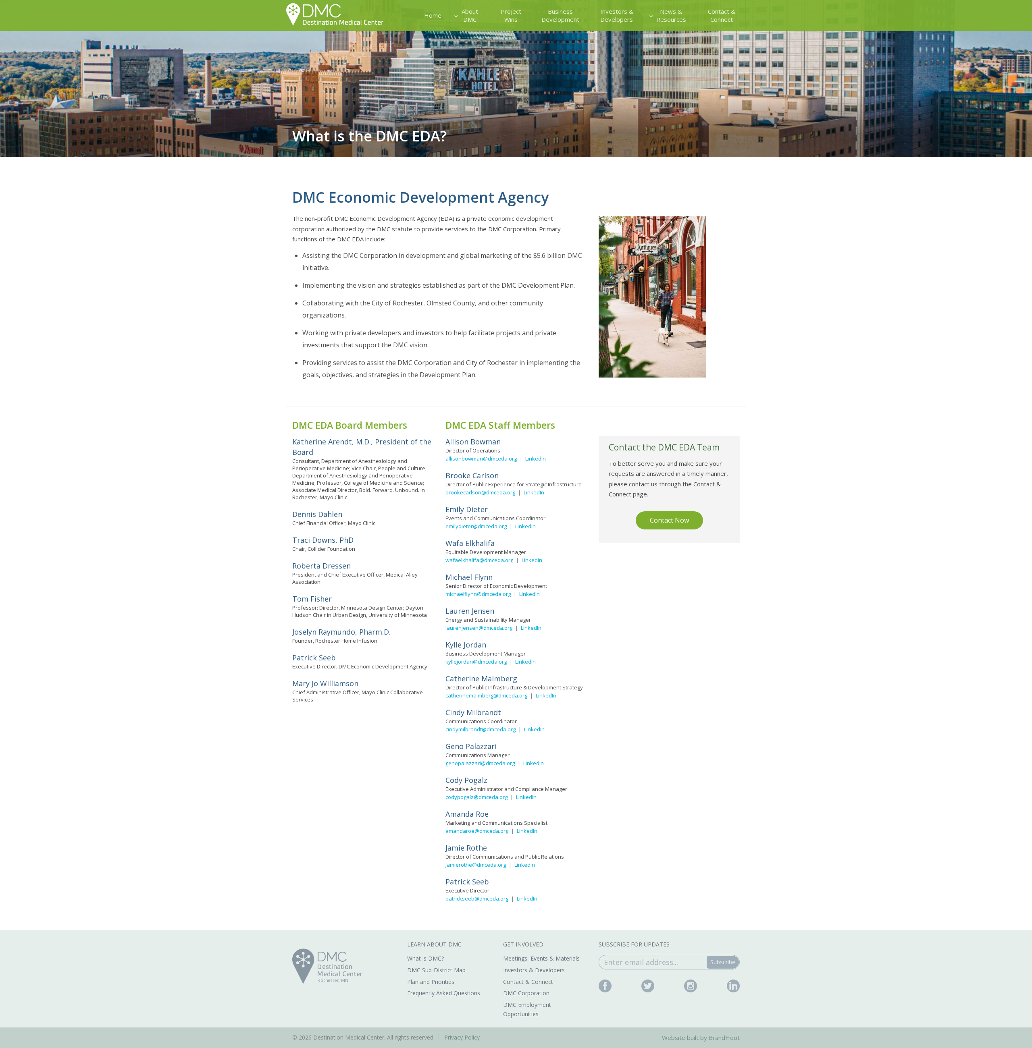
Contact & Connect (721, 15)
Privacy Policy (462, 1037)
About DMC (470, 15)
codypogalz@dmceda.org (476, 797)
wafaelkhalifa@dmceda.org (479, 560)
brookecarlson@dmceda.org (480, 492)
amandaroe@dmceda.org (476, 830)
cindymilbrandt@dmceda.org (480, 729)
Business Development (560, 15)
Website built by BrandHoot (701, 1037)
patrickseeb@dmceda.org (476, 898)
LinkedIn (535, 458)
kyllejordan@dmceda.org (476, 661)
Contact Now (669, 520)
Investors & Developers (616, 15)
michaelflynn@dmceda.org (478, 594)
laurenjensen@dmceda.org (478, 627)
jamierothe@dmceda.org (475, 864)
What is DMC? (425, 958)
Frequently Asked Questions (443, 993)
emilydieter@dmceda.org (476, 526)
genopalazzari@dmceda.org (480, 763)
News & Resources (671, 15)
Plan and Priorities (430, 982)
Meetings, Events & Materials (541, 958)
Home (432, 15)
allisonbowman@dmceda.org (481, 458)
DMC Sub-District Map (436, 970)
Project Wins (511, 15)
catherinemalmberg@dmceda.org (486, 695)
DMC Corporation (526, 993)
